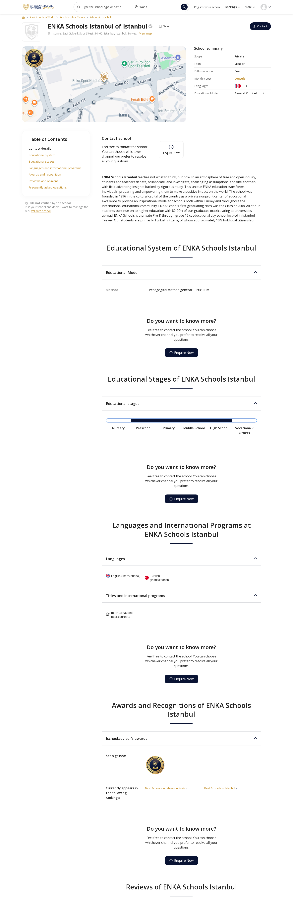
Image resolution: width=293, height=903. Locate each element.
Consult (239, 78)
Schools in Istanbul (100, 17)
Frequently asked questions (48, 187)
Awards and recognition (45, 174)
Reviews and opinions (43, 181)
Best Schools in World (42, 17)
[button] (181, 272)
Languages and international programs (55, 168)
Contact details (40, 148)
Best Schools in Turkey (72, 17)
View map (145, 33)
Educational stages (42, 161)
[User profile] (266, 7)
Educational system (42, 155)
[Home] (23, 17)
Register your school (207, 7)
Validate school (41, 211)
